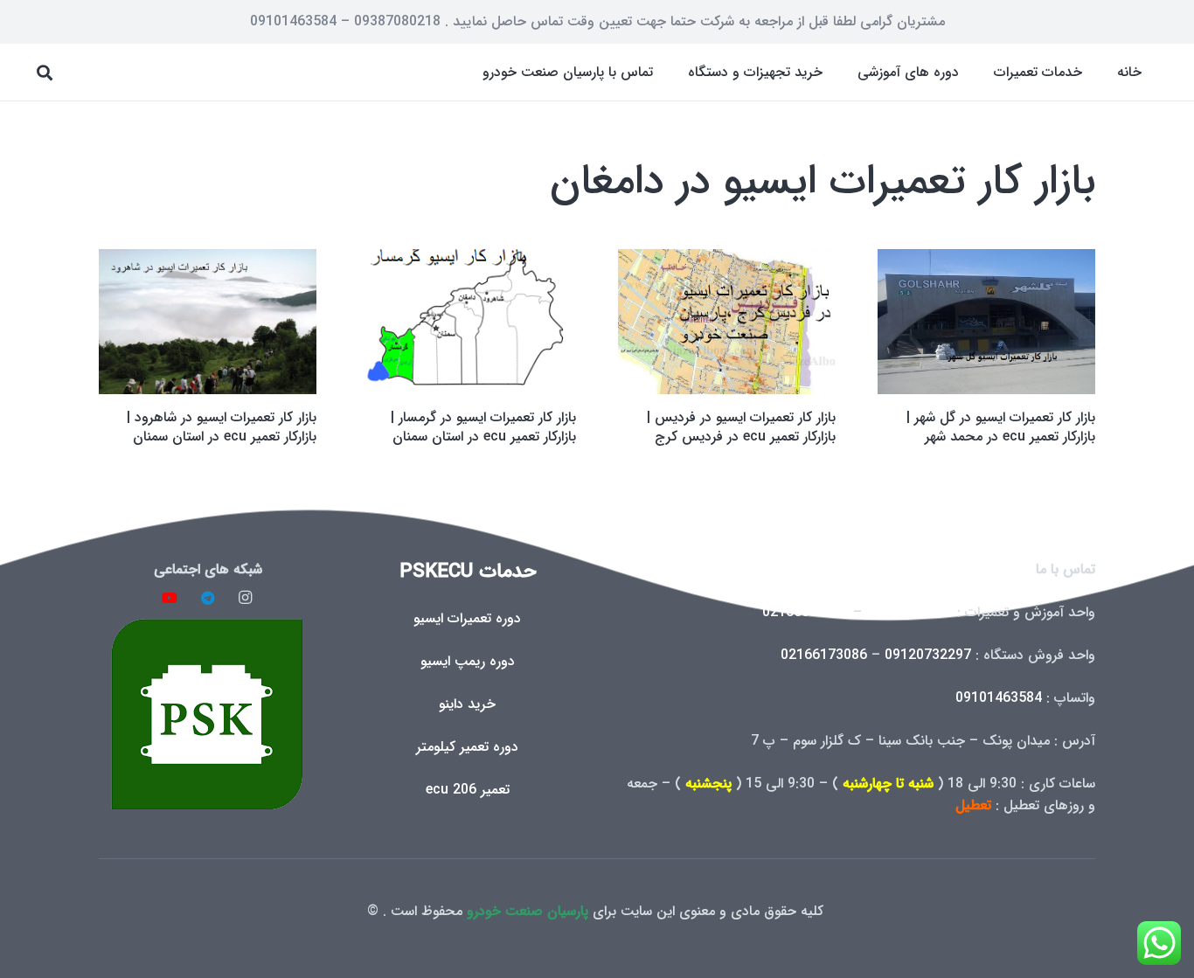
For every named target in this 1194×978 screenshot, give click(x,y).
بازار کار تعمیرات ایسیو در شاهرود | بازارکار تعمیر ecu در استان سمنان (221, 426)
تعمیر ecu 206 (468, 790)
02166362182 (805, 612)
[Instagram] (245, 597)
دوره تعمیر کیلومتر (467, 747)
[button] (981, 72)
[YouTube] (169, 597)
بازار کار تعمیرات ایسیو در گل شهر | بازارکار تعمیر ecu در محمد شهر (1000, 426)
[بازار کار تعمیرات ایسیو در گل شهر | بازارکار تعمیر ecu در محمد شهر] (986, 321)
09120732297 (928, 655)
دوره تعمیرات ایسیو (467, 618)
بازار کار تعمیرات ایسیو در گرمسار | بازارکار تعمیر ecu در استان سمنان (483, 426)
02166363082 (909, 612)
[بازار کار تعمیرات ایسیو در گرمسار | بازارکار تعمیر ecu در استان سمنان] (467, 321)
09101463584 (998, 698)
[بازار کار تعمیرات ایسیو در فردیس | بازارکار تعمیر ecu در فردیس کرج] (727, 321)
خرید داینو (467, 704)
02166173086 (824, 655)
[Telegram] (208, 597)
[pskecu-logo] (207, 713)
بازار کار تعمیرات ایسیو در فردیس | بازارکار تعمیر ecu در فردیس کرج (741, 426)
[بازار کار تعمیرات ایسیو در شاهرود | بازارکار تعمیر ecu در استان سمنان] (207, 321)
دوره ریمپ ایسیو (467, 661)
